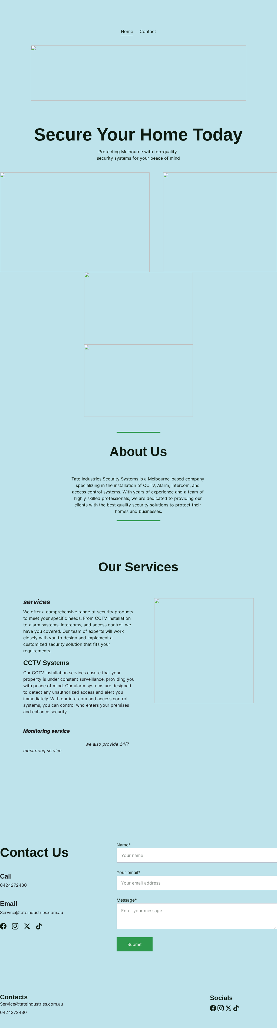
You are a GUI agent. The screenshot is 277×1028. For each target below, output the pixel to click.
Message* (127, 900)
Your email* (128, 872)
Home (127, 31)
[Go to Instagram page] (18, 926)
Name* (124, 844)
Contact (148, 31)
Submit (134, 944)
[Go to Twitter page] (30, 926)
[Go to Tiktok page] (39, 926)
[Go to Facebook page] (6, 926)
